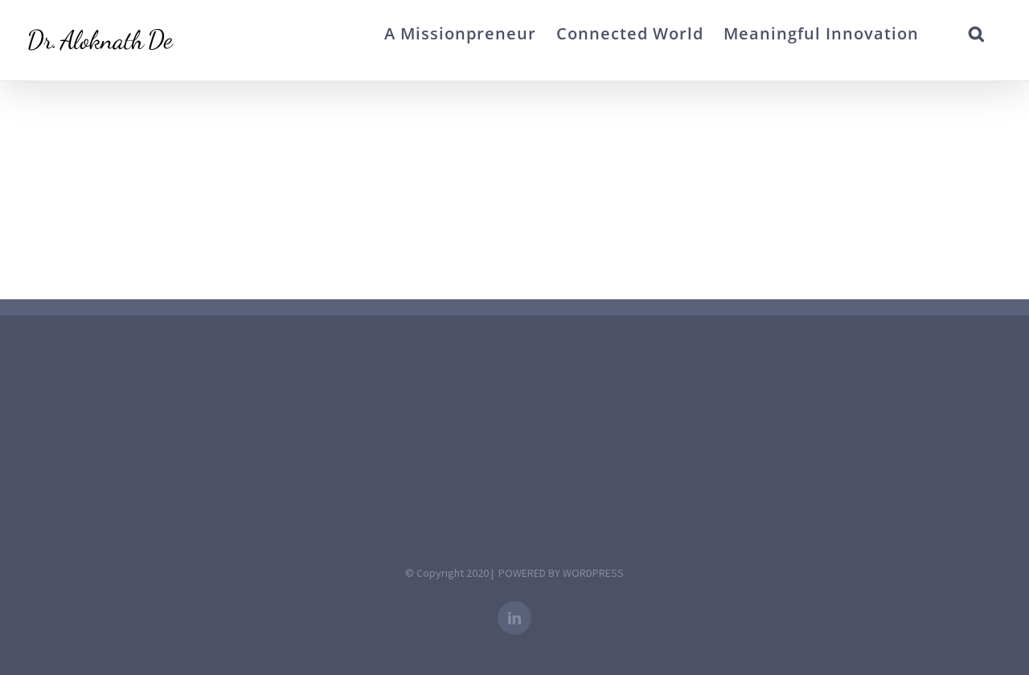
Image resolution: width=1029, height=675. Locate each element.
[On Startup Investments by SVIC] (25, 109)
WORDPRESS (593, 573)
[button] (977, 34)
